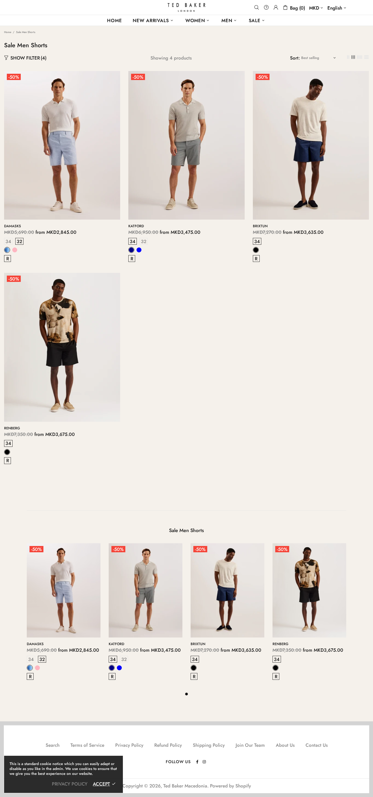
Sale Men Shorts (186, 530)
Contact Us (317, 745)
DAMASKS (12, 226)
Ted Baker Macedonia (186, 7)
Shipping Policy (209, 745)
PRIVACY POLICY (69, 784)
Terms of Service (87, 745)
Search (53, 745)
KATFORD (136, 226)
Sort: (295, 58)
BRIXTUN (260, 226)
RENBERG (12, 428)
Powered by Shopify (230, 786)
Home (7, 32)
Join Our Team (250, 745)
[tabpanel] (64, 617)
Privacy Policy (129, 745)
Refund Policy (168, 745)
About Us (285, 745)
